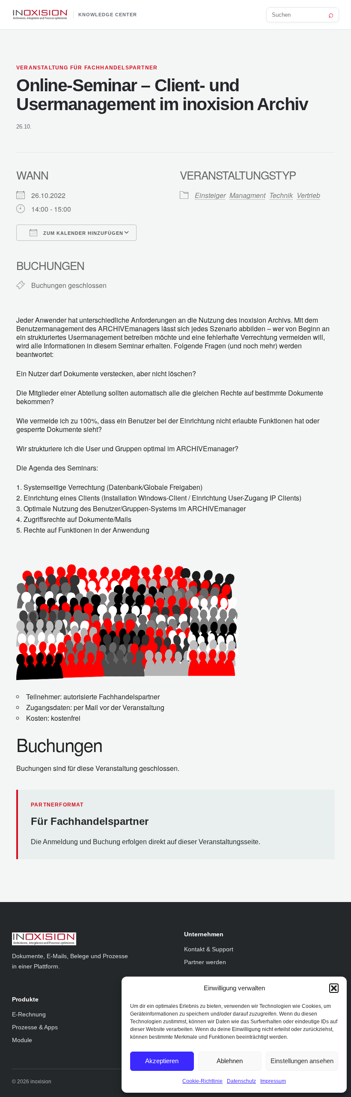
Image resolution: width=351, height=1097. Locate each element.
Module (22, 1040)
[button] (334, 988)
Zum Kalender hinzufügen (82, 233)
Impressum (273, 1081)
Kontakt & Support (208, 949)
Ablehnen (230, 1060)
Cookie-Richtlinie (202, 1081)
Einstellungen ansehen (302, 1060)
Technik (281, 195)
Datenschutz (241, 1081)
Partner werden (205, 962)
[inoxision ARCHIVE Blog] (89, 939)
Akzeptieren (161, 1060)
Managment (247, 195)
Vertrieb (308, 195)
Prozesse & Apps (35, 1027)
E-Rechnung (29, 1014)
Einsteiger (210, 195)
